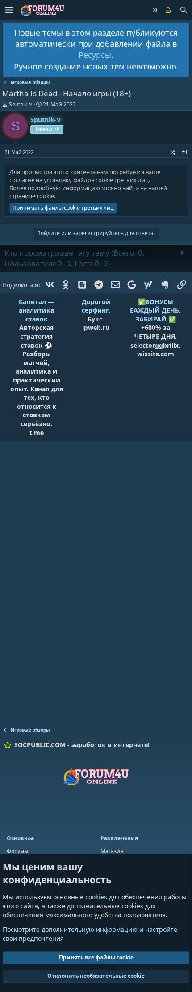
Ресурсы (95, 54)
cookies (96, 897)
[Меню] (9, 10)
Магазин (112, 851)
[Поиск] (183, 10)
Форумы (17, 851)
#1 (185, 152)
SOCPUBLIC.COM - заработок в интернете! (82, 744)
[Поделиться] (173, 152)
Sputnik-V (20, 104)
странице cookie (31, 196)
